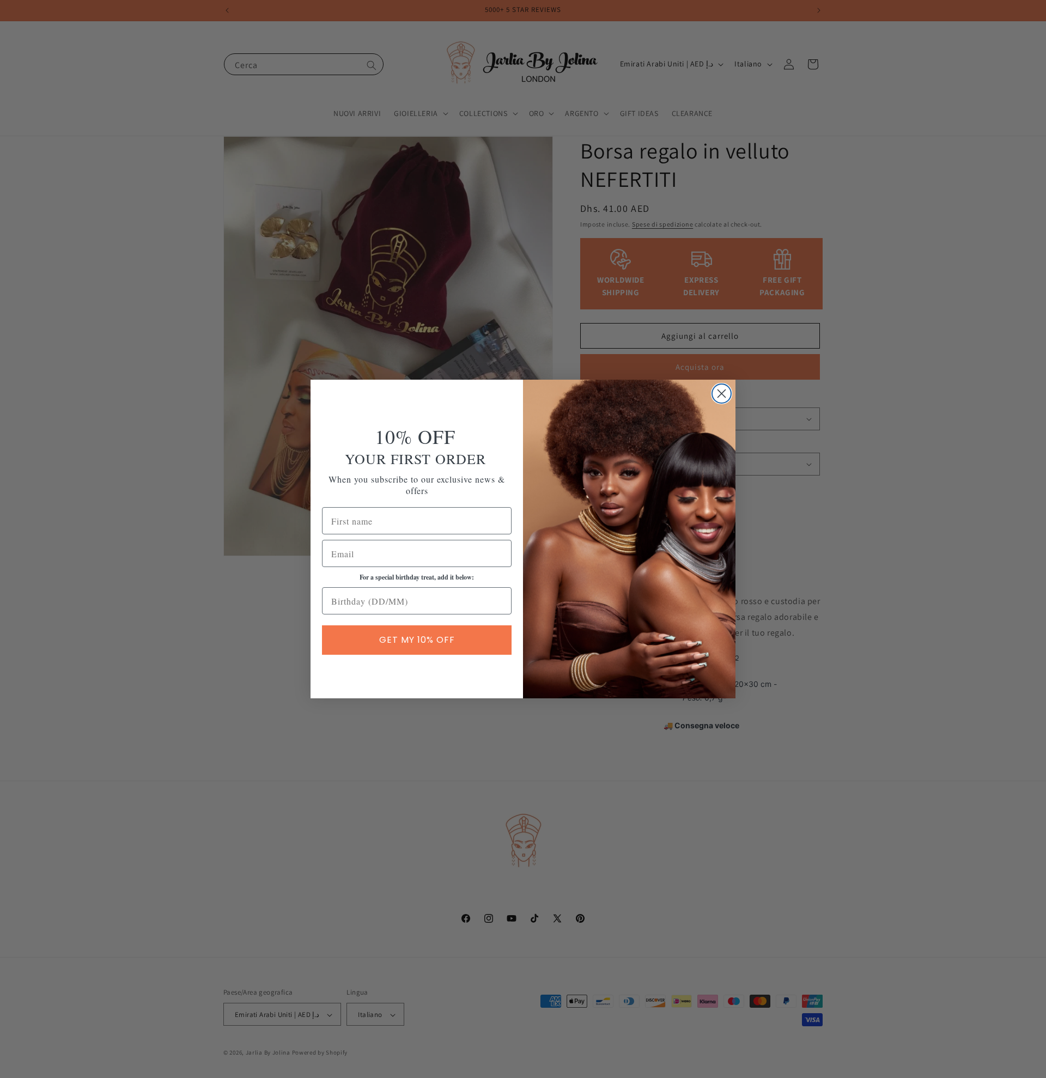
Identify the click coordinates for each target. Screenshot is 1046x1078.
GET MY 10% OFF (417, 640)
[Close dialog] (721, 393)
